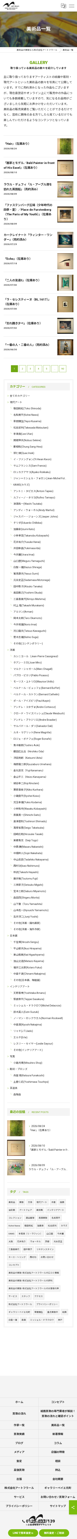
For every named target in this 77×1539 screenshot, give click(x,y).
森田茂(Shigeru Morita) (26, 897)
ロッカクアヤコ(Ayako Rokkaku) (31, 472)
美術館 (39, 1210)
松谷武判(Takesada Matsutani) (30, 427)
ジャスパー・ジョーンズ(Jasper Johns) (35, 516)
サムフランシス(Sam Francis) (30, 465)
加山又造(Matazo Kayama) (28, 961)
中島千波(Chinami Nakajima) (29, 973)
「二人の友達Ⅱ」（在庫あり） (22, 280)
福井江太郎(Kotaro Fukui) (27, 967)
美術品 (12, 1202)
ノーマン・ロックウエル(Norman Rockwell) (38, 1018)
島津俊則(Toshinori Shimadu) (30, 821)
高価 (23, 1320)
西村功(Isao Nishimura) (26, 865)
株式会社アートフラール (20, 1304)
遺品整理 (30, 1218)
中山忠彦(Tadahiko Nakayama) (31, 859)
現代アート (16, 402)
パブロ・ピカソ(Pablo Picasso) (31, 675)
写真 (12, 1056)
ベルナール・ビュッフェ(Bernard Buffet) (36, 688)
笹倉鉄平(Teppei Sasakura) (28, 999)
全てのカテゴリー (20, 395)
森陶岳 (17, 1094)
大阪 (11, 1241)
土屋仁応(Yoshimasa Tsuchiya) (31, 1081)
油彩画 (12, 1210)
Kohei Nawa (14, 1225)
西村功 (33, 1257)
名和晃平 (56, 1218)
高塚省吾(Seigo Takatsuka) (28, 827)
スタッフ (25, 1296)
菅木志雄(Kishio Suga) (25, 637)
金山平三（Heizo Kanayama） (30, 776)
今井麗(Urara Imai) (23, 554)
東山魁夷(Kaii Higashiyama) (28, 954)
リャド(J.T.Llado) (23, 1031)
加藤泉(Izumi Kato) (24, 529)
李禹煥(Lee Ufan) (23, 433)
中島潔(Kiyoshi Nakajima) (27, 1024)
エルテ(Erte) (20, 1037)
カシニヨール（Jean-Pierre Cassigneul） (36, 656)
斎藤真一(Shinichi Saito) (27, 815)
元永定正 (58, 1241)
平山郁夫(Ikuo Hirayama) (27, 948)
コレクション (15, 1218)
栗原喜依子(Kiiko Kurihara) (28, 789)
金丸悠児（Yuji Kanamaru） (29, 770)
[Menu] (71, 6)
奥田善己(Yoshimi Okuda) (27, 592)
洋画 (12, 649)
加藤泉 (40, 1225)
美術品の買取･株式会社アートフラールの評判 (30, 1280)
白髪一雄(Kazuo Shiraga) (27, 567)
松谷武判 (52, 1225)
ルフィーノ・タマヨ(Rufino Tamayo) (34, 497)
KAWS (11, 1233)
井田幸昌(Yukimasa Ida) (26, 548)
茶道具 (13, 1088)
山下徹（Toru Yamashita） (28, 904)
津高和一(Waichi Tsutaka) (27, 503)
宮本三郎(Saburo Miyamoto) (29, 891)
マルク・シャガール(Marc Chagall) (32, 669)
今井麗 (60, 1233)
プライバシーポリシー (47, 1304)
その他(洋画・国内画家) (26, 923)
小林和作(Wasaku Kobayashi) (30, 808)
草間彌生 (38, 1312)
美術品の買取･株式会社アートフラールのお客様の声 (34, 1288)
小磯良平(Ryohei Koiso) (26, 795)
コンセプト (14, 1265)
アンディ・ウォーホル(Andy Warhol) (33, 510)
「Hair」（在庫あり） (17, 143)
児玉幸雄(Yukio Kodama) (27, 802)
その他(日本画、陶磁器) (26, 980)
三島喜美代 (14, 1249)
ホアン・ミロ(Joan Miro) (27, 662)
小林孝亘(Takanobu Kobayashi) (31, 535)
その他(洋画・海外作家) (26, 929)
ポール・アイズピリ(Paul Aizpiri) (31, 700)
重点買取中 (52, 1312)
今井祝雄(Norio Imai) (25, 624)
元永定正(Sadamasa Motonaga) (31, 580)
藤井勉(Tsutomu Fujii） (26, 878)
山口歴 (50, 1233)
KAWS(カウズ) (21, 484)
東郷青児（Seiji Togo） (26, 840)
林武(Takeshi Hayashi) (25, 872)
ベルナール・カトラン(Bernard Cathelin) (36, 694)
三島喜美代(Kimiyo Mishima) (29, 599)
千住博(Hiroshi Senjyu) (26, 942)
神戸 (60, 1320)
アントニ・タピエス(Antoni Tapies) (33, 491)
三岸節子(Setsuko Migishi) (28, 884)
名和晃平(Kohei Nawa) (26, 414)
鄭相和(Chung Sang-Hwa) (27, 446)
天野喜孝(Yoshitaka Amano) (29, 993)
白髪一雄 (13, 1320)
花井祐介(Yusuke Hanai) (27, 542)
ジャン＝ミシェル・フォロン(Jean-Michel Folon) (40, 478)
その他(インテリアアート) (28, 1050)
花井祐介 (21, 1241)
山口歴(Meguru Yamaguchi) (29, 561)
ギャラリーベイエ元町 (19, 1312)
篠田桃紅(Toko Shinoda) (27, 408)
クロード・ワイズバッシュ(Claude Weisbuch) (39, 713)
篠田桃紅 (28, 1225)
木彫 (53, 1202)
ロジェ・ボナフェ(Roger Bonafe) (32, 738)
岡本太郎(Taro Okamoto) (27, 618)
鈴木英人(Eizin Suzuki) (26, 1012)
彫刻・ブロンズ (18, 1069)
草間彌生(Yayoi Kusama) (27, 421)
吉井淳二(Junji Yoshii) (25, 916)
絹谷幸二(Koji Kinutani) (26, 783)
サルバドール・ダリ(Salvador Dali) (33, 726)
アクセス (38, 1296)
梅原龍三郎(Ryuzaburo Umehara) (32, 764)
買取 (21, 1202)
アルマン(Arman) (23, 611)
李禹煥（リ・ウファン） (30, 1233)
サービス (13, 1296)
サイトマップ (58, 1506)
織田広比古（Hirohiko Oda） (29, 751)
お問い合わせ (47, 1257)
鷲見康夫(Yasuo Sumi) (26, 573)
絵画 (64, 1312)
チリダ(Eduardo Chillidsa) (27, 522)
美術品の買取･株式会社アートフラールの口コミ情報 (34, 1273)
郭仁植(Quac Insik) (23, 453)
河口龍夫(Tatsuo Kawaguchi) (29, 630)
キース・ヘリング (17, 1257)
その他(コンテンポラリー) (28, 643)
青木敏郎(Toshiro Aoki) (26, 745)
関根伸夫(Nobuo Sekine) (27, 440)
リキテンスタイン (45, 1249)
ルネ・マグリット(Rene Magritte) (32, 732)
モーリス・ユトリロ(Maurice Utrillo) (33, 681)
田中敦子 (28, 1249)
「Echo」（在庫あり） (18, 259)
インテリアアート (20, 986)
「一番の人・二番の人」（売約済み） (27, 345)
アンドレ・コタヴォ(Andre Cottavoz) (34, 707)
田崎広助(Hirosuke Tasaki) (28, 834)
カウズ (64, 1225)
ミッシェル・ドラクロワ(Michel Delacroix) (37, 1005)
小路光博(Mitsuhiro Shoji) (27, 1062)
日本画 (13, 935)
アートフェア (25, 1210)
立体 (30, 1202)
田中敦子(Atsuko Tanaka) (27, 586)
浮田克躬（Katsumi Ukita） (28, 757)
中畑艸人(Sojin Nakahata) (27, 853)
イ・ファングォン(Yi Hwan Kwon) (32, 459)
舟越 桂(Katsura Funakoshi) (28, 1075)
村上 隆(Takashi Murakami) (28, 605)
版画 (62, 1202)
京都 (47, 1241)
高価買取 (43, 1218)
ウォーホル (35, 1241)
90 (62, 368)
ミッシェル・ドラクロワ (42, 1320)
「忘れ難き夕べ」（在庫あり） (23, 323)
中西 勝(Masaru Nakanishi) (28, 846)
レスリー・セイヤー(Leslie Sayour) (33, 1043)
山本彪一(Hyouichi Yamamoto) (31, 910)
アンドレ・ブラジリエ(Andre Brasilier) (35, 719)
